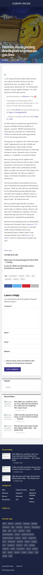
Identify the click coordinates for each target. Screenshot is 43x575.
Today (24, 552)
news (12, 549)
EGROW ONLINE (22, 3)
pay (12, 81)
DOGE (24, 538)
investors (11, 545)
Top (36, 552)
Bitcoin (4, 496)
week (4, 556)
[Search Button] (37, 387)
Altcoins (5, 493)
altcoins (18, 523)
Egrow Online (10, 570)
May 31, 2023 (15, 60)
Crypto (17, 534)
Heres (27, 541)
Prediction (20, 549)
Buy (15, 531)
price (28, 549)
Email (6, 342)
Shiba (10, 552)
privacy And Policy (7, 566)
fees (28, 276)
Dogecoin (19, 493)
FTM (6, 134)
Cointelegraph (7, 534)
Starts (23, 279)
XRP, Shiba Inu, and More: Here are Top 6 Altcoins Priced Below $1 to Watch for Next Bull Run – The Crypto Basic (26, 405)
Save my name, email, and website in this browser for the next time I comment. (20, 362)
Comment (8, 306)
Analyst (34, 523)
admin (6, 60)
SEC (4, 552)
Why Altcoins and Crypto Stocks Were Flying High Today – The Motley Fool (26, 428)
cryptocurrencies (27, 534)
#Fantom (25, 96)
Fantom (21, 276)
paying (16, 279)
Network (5, 549)
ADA (3, 490)
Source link (8, 250)
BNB (4, 531)
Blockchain (6, 500)
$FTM (17, 110)
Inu (4, 545)
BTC (9, 531)
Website (7, 351)
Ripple (31, 498)
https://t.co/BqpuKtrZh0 (18, 112)
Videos (31, 502)
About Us (19, 566)
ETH (4, 541)
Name (7, 333)
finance (19, 541)
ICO (17, 500)
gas (33, 276)
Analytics (6, 527)
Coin (28, 531)
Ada (4, 523)
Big (13, 527)
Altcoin (10, 523)
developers (13, 276)
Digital (18, 538)
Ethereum (19, 496)
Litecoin (32, 490)
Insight (34, 541)
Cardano (21, 531)
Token (31, 552)
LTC (26, 545)
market (32, 545)
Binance (19, 527)
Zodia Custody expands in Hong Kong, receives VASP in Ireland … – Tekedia (26, 417)
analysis (26, 523)
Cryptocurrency (21, 490)
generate (8, 279)
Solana (17, 552)
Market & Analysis (32, 494)
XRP (10, 556)
